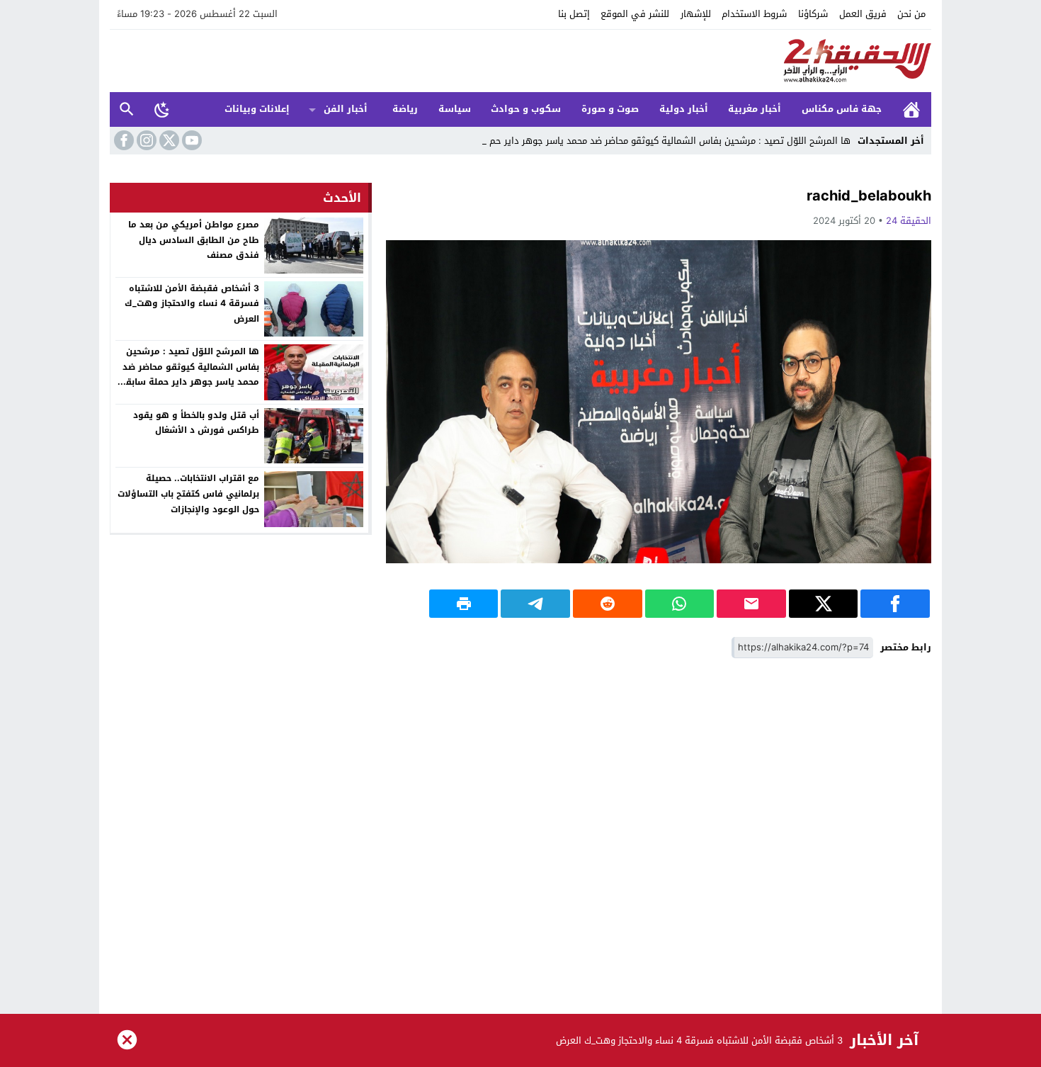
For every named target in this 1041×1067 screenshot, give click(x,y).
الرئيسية (911, 109)
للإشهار (696, 14)
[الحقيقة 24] (520, 61)
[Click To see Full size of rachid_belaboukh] (658, 401)
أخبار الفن (346, 109)
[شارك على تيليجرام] (535, 603)
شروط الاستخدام (754, 14)
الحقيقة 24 (908, 221)
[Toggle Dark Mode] (162, 109)
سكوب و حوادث (526, 109)
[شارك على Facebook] (895, 603)
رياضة (405, 109)
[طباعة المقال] (464, 603)
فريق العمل (863, 14)
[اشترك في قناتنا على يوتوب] (190, 140)
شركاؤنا (813, 14)
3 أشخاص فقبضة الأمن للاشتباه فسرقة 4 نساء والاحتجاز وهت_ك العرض (192, 304)
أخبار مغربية (754, 109)
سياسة (454, 109)
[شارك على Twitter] (823, 603)
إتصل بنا (574, 14)
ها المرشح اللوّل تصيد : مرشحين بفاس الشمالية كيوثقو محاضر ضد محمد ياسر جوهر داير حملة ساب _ (652, 140)
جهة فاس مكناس (842, 109)
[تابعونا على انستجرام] (145, 140)
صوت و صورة (610, 109)
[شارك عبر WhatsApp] (680, 603)
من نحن (911, 14)
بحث (127, 109)
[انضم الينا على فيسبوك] (122, 140)
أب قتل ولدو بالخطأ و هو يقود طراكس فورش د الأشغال (196, 423)
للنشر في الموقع (635, 14)
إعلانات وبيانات (257, 109)
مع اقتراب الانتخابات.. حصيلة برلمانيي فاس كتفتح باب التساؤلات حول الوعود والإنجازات (188, 493)
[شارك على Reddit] (607, 603)
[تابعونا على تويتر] (168, 140)
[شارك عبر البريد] (751, 603)
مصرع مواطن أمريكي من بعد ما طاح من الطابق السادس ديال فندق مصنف (193, 240)
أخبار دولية (683, 109)
